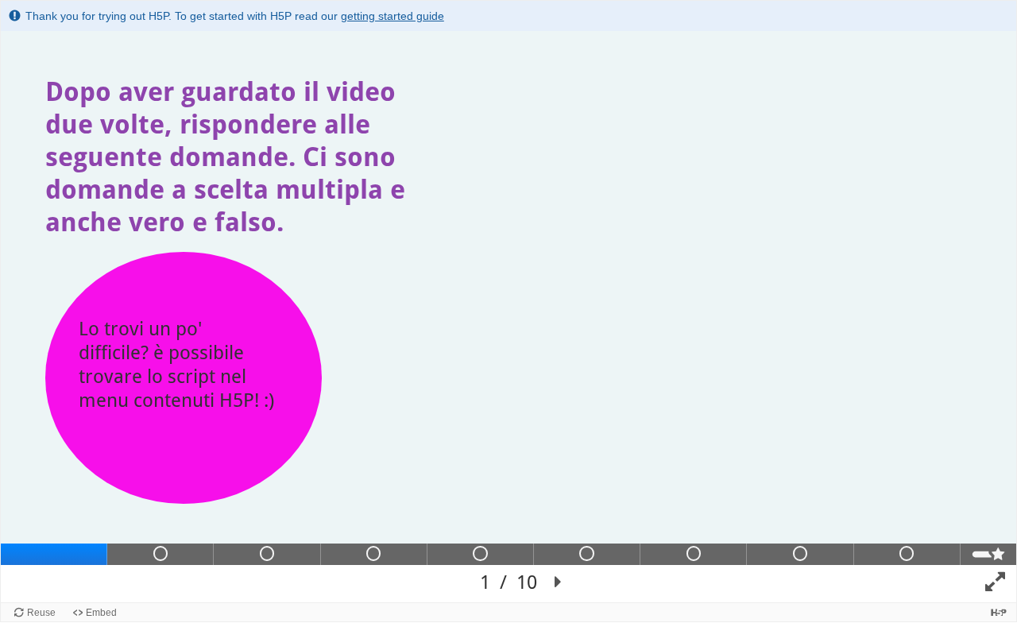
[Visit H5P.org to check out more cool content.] (998, 612)
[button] (558, 582)
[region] (508, 316)
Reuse (41, 612)
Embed (101, 612)
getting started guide (392, 16)
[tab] (54, 554)
